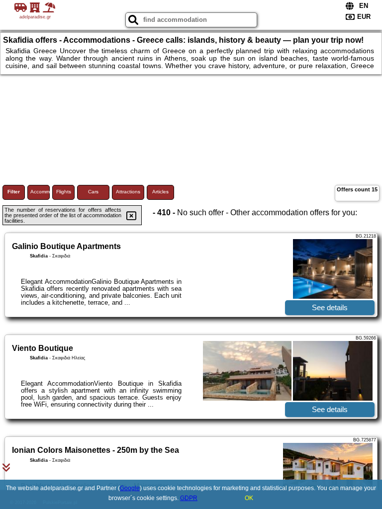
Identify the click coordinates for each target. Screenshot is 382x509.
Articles (160, 191)
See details (330, 307)
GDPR (188, 498)
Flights (63, 191)
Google (130, 488)
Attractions (128, 191)
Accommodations (40, 191)
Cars (93, 191)
